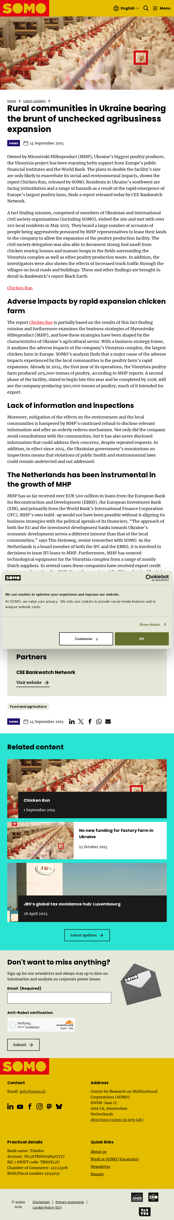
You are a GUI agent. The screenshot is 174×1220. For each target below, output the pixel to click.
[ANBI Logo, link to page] (137, 1197)
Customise (83, 639)
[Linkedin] (10, 1106)
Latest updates (34, 101)
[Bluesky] (59, 1106)
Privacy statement (70, 1202)
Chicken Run (20, 288)
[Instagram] (39, 1106)
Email (24, 988)
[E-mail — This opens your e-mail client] (108, 721)
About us (98, 1151)
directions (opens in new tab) (117, 1119)
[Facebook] (30, 1106)
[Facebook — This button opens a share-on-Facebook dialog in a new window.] (89, 721)
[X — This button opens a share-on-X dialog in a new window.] (80, 721)
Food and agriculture (28, 706)
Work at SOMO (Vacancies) (115, 1159)
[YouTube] (20, 1107)
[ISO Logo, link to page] (153, 1197)
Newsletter (100, 1166)
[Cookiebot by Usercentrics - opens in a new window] (149, 577)
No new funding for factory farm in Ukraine (116, 834)
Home (11, 101)
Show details (149, 624)
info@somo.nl (32, 1091)
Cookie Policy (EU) (47, 1208)
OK (141, 639)
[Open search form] (146, 8)
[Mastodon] (49, 1106)
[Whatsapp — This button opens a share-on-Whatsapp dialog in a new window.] (99, 721)
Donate (97, 1174)
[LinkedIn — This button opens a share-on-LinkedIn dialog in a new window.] (71, 721)
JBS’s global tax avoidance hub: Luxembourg (72, 904)
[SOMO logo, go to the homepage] (24, 8)
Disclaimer (41, 1202)
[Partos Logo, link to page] (145, 1211)
